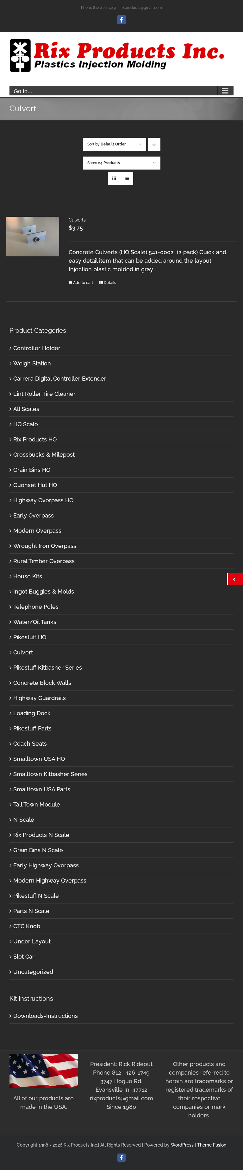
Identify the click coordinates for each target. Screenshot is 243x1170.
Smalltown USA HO (39, 758)
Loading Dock (32, 713)
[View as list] (127, 178)
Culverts (77, 219)
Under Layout (32, 941)
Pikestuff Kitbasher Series (47, 667)
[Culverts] (32, 237)
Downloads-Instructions (45, 1016)
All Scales (26, 409)
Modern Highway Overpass (49, 880)
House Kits (27, 576)
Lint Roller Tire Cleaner (44, 393)
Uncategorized (33, 971)
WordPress (182, 1145)
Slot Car (23, 956)
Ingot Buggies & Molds (43, 591)
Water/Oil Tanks (34, 622)
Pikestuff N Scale (36, 895)
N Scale (23, 819)
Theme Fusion (211, 1145)
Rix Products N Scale (41, 835)
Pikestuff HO (29, 637)
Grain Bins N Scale (38, 850)
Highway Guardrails (39, 698)
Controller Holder (36, 348)
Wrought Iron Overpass (44, 546)
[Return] (235, 579)
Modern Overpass (37, 530)
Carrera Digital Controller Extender (59, 378)
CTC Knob (26, 926)
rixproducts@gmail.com (141, 7)
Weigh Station (32, 363)
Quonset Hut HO (35, 485)
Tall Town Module (36, 804)
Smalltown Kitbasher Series (50, 774)
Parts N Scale (31, 911)
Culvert (23, 652)
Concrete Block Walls (42, 682)
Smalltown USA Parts (41, 789)
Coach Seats (30, 743)
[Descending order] (154, 144)
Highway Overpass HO (43, 500)
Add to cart (83, 282)
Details (110, 282)
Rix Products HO (35, 439)
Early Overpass (33, 515)
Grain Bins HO (31, 469)
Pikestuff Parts (32, 728)
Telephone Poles (36, 606)
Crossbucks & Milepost (44, 454)
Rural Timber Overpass (44, 561)
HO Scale (25, 424)
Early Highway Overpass (46, 865)
